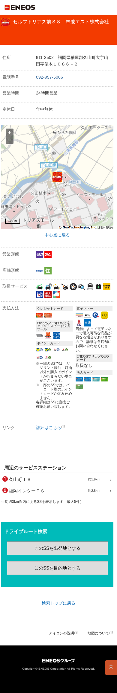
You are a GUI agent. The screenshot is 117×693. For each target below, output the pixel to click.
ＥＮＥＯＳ (19, 7)
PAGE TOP (111, 667)
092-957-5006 (49, 77)
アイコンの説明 (61, 633)
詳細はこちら (48, 427)
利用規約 (105, 228)
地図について (98, 633)
